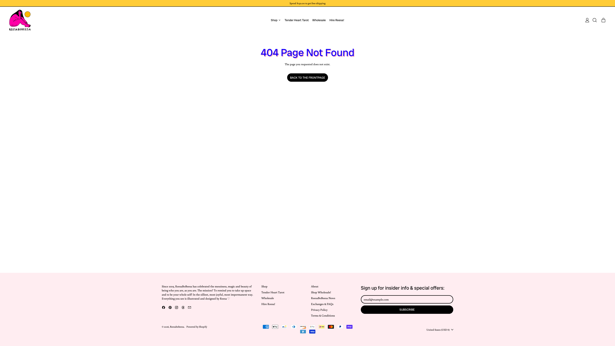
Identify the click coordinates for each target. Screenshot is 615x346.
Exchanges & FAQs (322, 304)
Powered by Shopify (196, 326)
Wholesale (319, 20)
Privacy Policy (319, 310)
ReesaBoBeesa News (323, 298)
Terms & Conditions (323, 315)
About (314, 286)
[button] (594, 20)
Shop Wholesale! (321, 292)
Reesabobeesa (177, 326)
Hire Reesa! (336, 20)
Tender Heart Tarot (297, 20)
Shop (264, 286)
